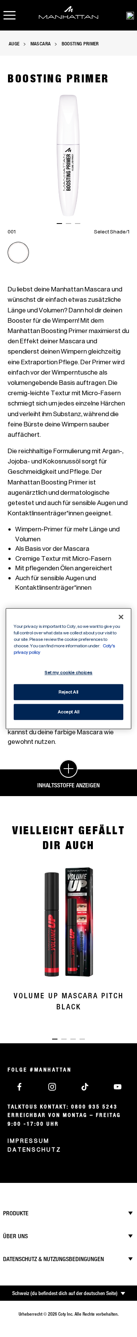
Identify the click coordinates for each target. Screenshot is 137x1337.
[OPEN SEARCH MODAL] (130, 15)
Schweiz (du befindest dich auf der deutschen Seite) (65, 1293)
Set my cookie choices (68, 672)
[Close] (121, 616)
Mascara (40, 43)
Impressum (28, 1140)
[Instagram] (52, 1086)
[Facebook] (19, 1086)
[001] (18, 252)
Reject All (68, 691)
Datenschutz (34, 1149)
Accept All (69, 711)
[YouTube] (117, 1086)
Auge (14, 43)
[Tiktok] (85, 1086)
